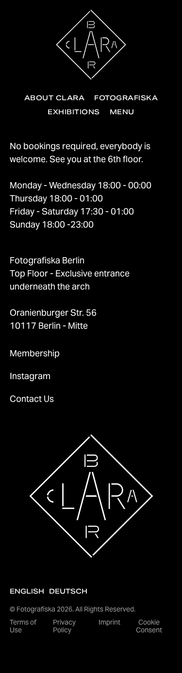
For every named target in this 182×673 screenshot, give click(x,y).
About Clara (54, 97)
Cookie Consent (149, 626)
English (27, 591)
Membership (35, 353)
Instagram (30, 376)
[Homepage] (91, 45)
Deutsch (68, 591)
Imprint (109, 622)
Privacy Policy (64, 626)
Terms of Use (23, 626)
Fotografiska (126, 97)
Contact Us (32, 398)
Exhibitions (73, 111)
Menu (122, 111)
